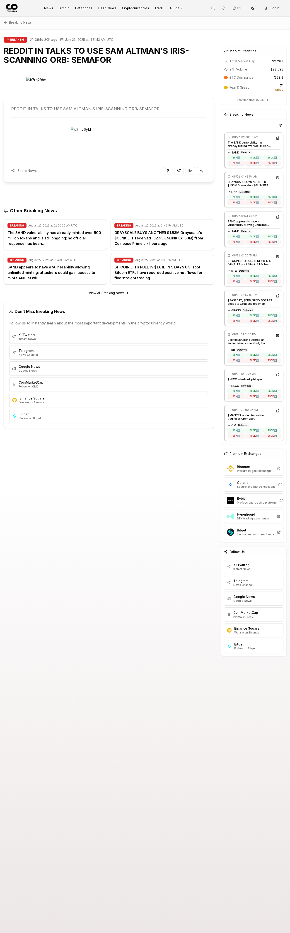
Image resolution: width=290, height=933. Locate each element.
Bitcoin (64, 8)
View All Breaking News (106, 293)
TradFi (159, 8)
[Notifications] (224, 8)
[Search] (213, 8)
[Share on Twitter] (179, 170)
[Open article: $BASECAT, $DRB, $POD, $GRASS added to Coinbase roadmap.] (277, 296)
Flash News (107, 8)
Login (275, 8)
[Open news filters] (280, 125)
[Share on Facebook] (167, 170)
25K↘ (236, 163)
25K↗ (236, 157)
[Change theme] (253, 8)
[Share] (201, 170)
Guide (174, 8)
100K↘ (254, 163)
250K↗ (272, 157)
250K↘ (272, 163)
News (48, 8)
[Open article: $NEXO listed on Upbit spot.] (277, 375)
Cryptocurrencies (135, 8)
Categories (83, 8)
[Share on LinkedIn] (190, 170)
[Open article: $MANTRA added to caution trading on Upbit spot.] (277, 411)
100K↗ (254, 157)
